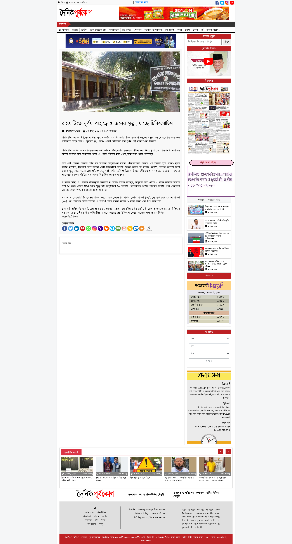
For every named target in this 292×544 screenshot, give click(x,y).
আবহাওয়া (87, 516)
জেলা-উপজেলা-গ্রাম (98, 30)
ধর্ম (202, 30)
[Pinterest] (82, 228)
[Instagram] (94, 228)
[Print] (106, 228)
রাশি (96, 520)
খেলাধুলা (137, 30)
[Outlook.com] (136, 228)
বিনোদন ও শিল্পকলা (153, 30)
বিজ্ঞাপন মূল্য (141, 2)
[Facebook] (64, 228)
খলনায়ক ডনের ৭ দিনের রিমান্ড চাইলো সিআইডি (217, 250)
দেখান (209, 361)
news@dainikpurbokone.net (151, 509)
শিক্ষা (179, 30)
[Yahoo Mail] (100, 228)
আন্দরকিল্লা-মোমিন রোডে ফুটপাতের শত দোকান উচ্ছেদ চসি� (216, 264)
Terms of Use (158, 513)
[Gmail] (124, 228)
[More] (141, 228)
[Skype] (112, 228)
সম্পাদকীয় (92, 524)
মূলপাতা (65, 30)
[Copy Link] (130, 228)
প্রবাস (187, 30)
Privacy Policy (141, 513)
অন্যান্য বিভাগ (213, 30)
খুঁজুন (227, 42)
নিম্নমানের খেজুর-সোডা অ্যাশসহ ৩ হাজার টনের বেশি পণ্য (217, 208)
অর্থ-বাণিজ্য (126, 30)
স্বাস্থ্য (101, 524)
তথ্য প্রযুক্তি (169, 30)
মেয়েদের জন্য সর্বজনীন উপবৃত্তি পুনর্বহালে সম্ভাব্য (217, 222)
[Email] (118, 228)
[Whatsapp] (88, 228)
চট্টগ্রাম (75, 30)
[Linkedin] (76, 228)
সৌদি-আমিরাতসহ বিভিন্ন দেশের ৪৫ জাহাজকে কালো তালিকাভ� (217, 236)
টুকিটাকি (88, 520)
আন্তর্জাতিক (114, 30)
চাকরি (195, 30)
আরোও (208, 275)
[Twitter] (70, 228)
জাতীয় (84, 30)
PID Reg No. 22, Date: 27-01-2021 (149, 517)
